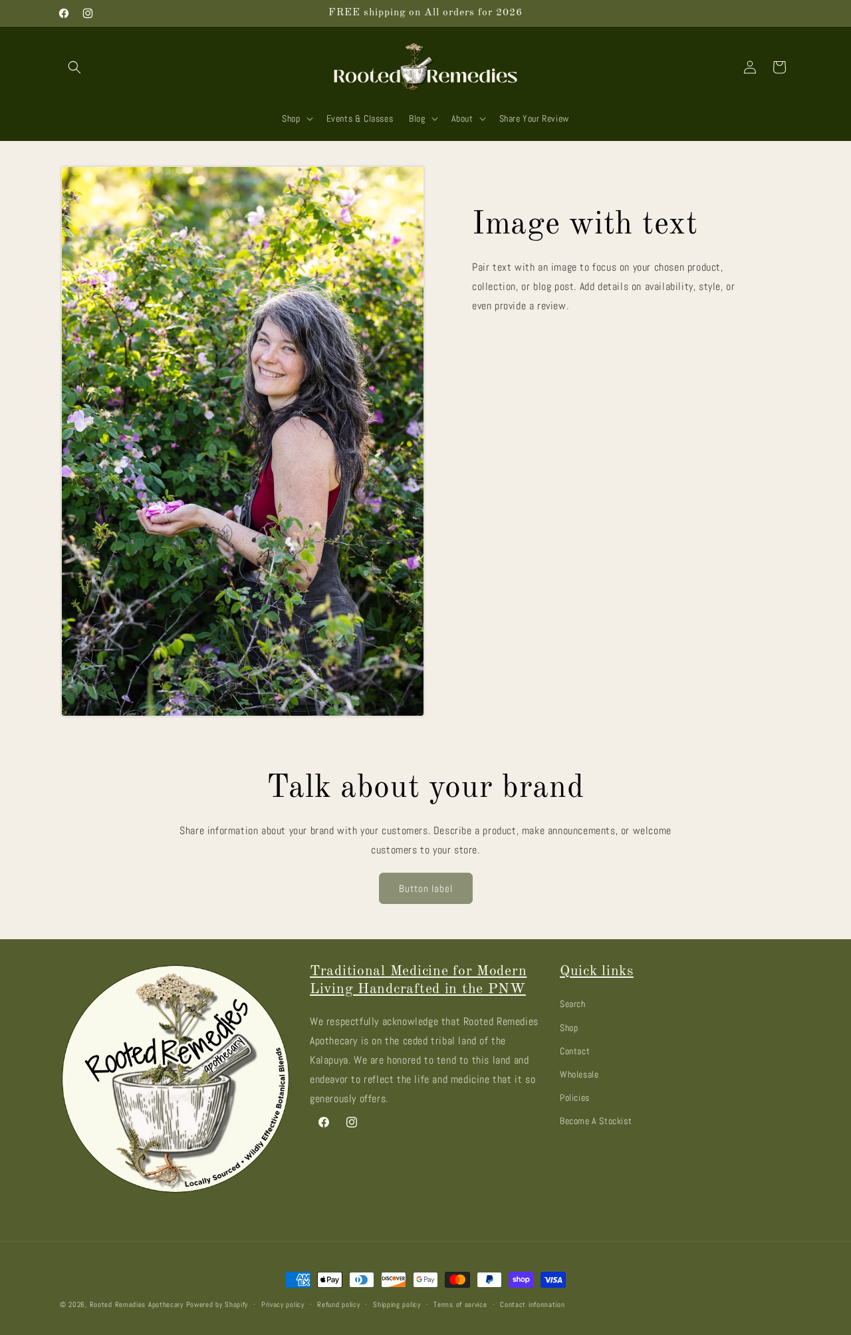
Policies (575, 1097)
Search (573, 1004)
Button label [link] (426, 888)
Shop (569, 1027)
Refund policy (338, 1303)
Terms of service (460, 1303)
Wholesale (579, 1074)
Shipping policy (397, 1303)
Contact (575, 1050)
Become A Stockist (596, 1121)
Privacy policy (282, 1303)
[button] (74, 67)
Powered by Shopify (217, 1304)
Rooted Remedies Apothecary (136, 1304)
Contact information (532, 1303)
